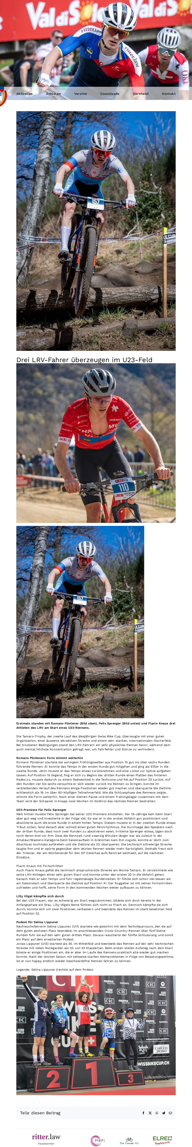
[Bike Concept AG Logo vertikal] (129, 1139)
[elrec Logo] (162, 1138)
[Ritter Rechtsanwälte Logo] (46, 1135)
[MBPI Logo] (96, 1136)
